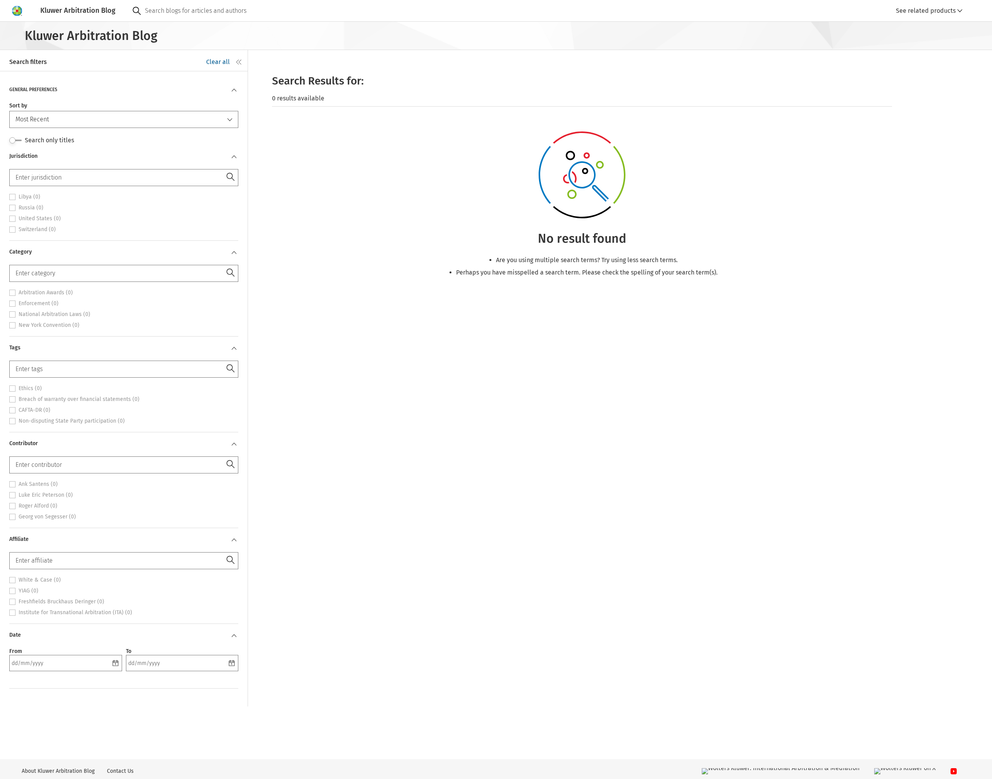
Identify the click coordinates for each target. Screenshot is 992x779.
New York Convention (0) (49, 325)
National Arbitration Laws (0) (54, 314)
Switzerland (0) (37, 229)
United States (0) (40, 219)
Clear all (218, 62)
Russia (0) (31, 208)
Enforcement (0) (39, 304)
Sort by (18, 105)
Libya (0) (29, 197)
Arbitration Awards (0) (46, 293)
